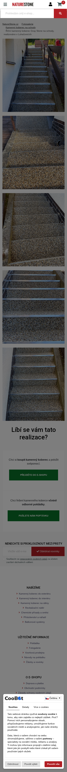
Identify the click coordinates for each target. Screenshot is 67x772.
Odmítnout (12, 764)
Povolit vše (53, 764)
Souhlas (13, 707)
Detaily (25, 707)
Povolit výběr (31, 764)
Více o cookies (41, 707)
